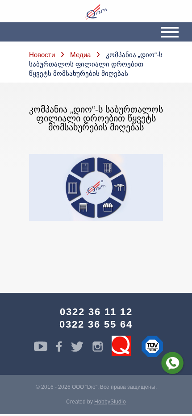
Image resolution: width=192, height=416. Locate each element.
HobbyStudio (110, 402)
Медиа (80, 54)
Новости (42, 54)
